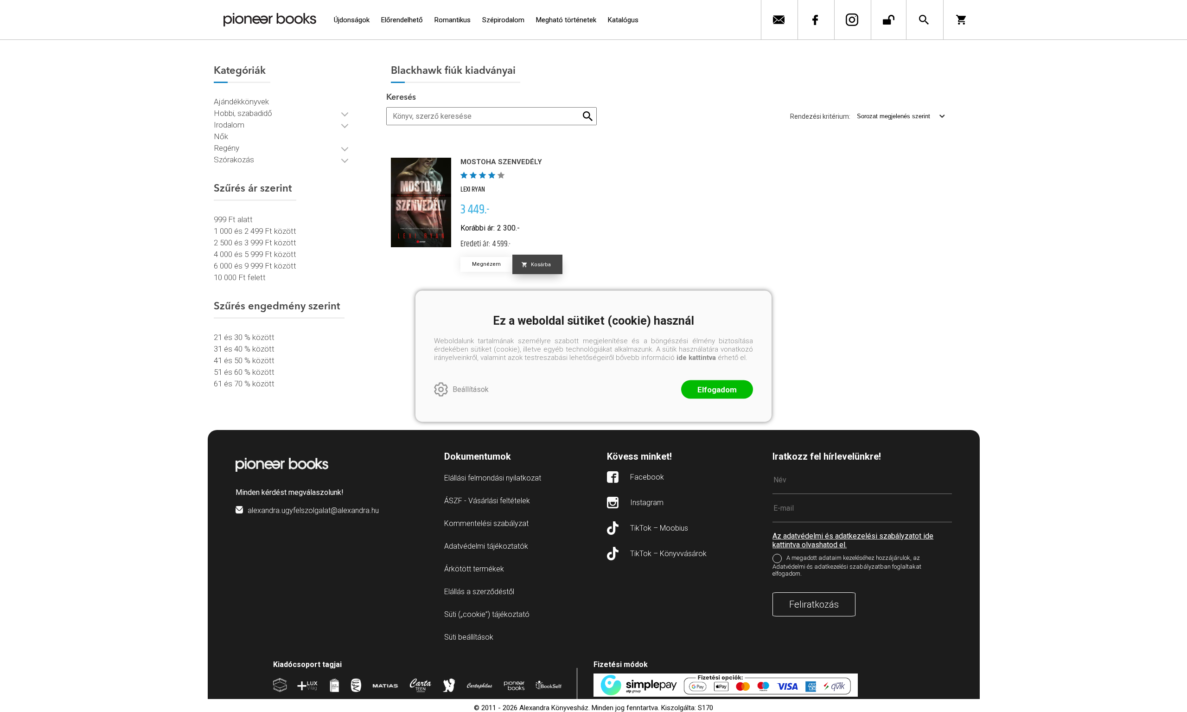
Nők (221, 136)
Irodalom (229, 124)
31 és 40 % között (244, 348)
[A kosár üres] (964, 19)
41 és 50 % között (244, 360)
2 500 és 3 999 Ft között (255, 242)
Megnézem (486, 264)
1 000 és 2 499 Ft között (255, 231)
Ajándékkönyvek (241, 101)
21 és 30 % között (244, 337)
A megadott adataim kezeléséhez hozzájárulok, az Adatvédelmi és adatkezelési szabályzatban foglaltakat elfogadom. (846, 565)
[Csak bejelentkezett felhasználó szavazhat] (465, 175)
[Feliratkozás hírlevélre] (778, 19)
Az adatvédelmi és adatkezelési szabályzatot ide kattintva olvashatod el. (852, 540)
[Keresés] (923, 19)
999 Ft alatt (233, 219)
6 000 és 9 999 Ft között (255, 265)
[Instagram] (851, 19)
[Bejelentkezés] (888, 19)
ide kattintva (696, 357)
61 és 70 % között (244, 383)
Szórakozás (234, 159)
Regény (226, 148)
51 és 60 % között (244, 372)
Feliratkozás (814, 604)
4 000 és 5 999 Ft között (255, 254)
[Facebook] (815, 19)
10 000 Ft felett (240, 277)
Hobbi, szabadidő (243, 113)
